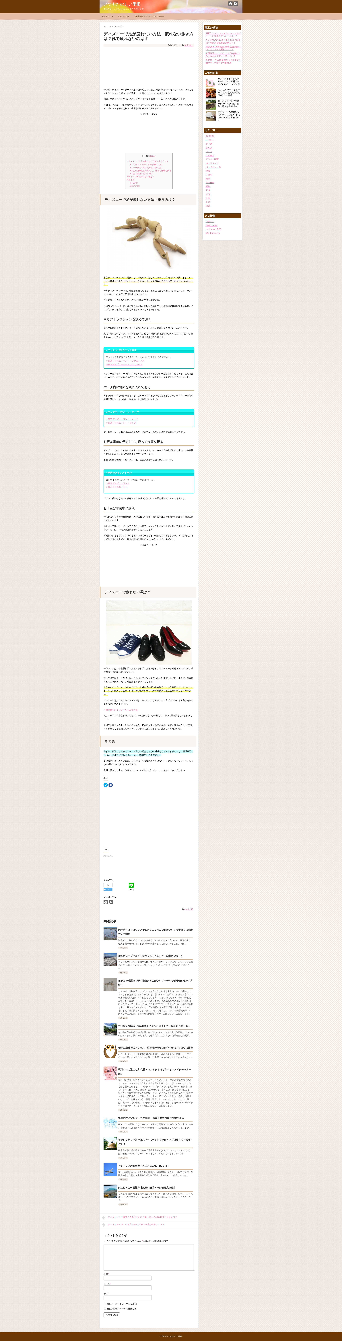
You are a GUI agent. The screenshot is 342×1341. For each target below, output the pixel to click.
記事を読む (123, 947)
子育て (209, 175)
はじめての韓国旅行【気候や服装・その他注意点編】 (147, 1187)
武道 (208, 190)
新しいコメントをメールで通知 (122, 1304)
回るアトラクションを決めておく (146, 164)
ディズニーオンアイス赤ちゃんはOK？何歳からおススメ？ (136, 1224)
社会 (208, 198)
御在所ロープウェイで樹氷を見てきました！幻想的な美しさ (150, 955)
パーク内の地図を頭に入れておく (146, 167)
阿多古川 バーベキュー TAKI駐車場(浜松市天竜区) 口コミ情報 (229, 92)
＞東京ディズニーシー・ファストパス (124, 364)
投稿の (211, 225)
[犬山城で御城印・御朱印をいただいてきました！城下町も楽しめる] (110, 1029)
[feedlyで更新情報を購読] (230, 3)
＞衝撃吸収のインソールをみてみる (121, 710)
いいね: (135, 186)
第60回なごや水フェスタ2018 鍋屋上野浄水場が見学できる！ (152, 1118)
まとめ (130, 179)
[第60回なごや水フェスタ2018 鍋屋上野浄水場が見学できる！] (110, 1121)
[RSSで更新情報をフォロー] (235, 3)
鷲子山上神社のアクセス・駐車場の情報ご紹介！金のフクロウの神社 (155, 1047)
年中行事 (210, 182)
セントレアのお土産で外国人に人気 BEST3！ (143, 1166)
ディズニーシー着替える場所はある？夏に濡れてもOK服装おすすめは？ (142, 1217)
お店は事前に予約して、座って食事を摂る (150, 170)
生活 (208, 194)
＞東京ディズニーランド (117, 483)
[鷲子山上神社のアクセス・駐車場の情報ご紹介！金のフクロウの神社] (110, 1051)
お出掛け (188, 45)
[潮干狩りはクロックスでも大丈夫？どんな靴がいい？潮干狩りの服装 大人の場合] (110, 933)
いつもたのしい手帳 (122, 4)
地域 (208, 171)
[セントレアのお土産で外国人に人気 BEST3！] (110, 1169)
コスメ (209, 151)
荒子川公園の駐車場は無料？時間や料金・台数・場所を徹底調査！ (228, 104)
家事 (208, 179)
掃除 (208, 186)
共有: (134, 183)
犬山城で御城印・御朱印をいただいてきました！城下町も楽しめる (154, 1026)
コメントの (213, 229)
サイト (107, 1294)
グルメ (209, 148)
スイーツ (210, 155)
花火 (208, 202)
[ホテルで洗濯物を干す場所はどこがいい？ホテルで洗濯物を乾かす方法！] (110, 984)
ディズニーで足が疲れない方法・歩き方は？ (147, 161)
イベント (210, 140)
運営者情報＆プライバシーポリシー (149, 16)
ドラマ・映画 (212, 159)
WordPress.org (213, 233)
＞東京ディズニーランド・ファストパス (125, 361)
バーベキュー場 (213, 167)
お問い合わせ (123, 16)
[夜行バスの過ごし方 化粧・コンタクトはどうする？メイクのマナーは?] (110, 1073)
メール (107, 1284)
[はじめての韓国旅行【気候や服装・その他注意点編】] (110, 1191)
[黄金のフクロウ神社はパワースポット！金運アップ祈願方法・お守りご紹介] (110, 1143)
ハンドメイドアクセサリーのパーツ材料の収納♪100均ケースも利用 (229, 81)
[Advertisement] (149, 67)
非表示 (152, 156)
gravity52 (188, 909)
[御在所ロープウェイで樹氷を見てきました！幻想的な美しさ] (110, 959)
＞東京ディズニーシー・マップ (121, 423)
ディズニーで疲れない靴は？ (140, 176)
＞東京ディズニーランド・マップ (122, 419)
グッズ (209, 144)
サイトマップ (107, 16)
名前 (106, 1274)
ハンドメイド (212, 163)
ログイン (210, 221)
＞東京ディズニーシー (116, 487)
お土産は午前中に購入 (141, 173)
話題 (208, 206)
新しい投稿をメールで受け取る (122, 1309)
